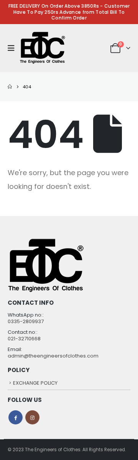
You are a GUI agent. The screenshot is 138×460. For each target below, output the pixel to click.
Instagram (32, 417)
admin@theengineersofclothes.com (53, 355)
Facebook (15, 417)
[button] (14, 48)
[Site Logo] (43, 48)
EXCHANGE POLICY (35, 383)
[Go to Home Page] (10, 87)
